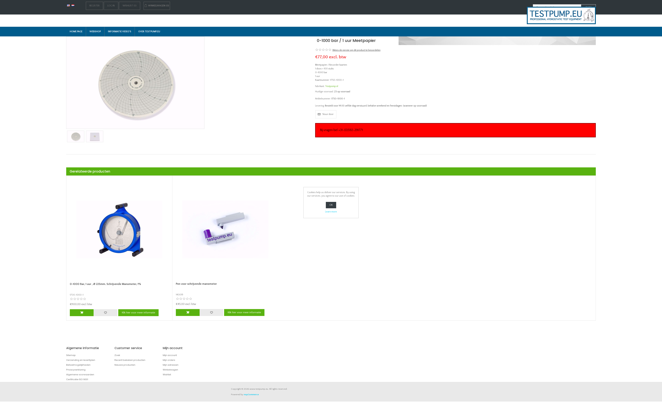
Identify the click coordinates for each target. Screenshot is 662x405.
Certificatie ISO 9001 (77, 379)
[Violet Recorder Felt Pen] (225, 229)
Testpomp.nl (331, 86)
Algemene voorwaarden (80, 374)
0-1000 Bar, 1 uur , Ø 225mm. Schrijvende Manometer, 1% (105, 284)
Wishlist (167, 374)
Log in (111, 5)
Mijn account (170, 355)
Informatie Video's (119, 31)
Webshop (95, 31)
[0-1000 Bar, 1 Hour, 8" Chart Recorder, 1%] (119, 229)
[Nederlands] (73, 5)
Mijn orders (169, 360)
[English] (68, 5)
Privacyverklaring (76, 369)
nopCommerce (251, 394)
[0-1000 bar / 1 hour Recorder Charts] (135, 82)
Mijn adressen (170, 365)
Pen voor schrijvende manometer (196, 283)
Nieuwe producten (124, 365)
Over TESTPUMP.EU (149, 31)
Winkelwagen (170, 369)
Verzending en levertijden (80, 360)
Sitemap (71, 355)
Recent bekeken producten (129, 360)
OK (331, 205)
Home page (76, 31)
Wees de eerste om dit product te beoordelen (356, 50)
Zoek (117, 355)
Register (94, 5)
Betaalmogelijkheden (78, 365)
